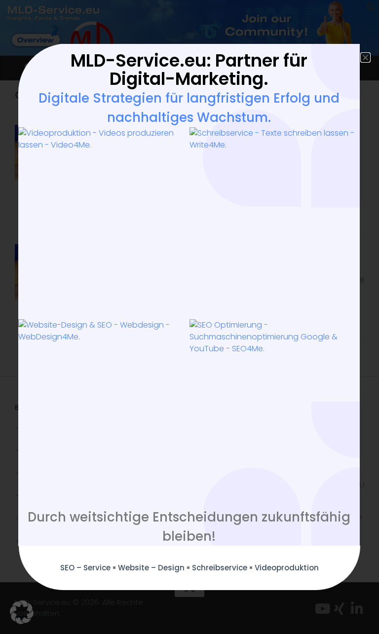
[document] (189, 317)
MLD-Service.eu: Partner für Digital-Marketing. (189, 69)
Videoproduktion (287, 567)
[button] (21, 612)
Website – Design (151, 567)
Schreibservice (219, 567)
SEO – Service (85, 567)
